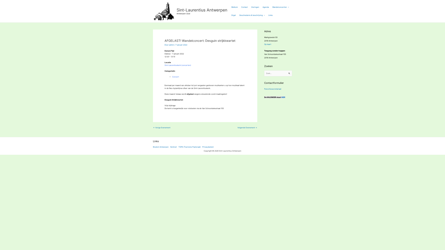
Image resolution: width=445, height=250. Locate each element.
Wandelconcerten (279, 7)
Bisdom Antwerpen (161, 147)
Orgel (233, 15)
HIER (283, 97)
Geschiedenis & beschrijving (251, 15)
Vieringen (255, 7)
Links (270, 15)
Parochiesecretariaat (272, 89)
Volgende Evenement (247, 128)
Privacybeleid (207, 147)
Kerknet (173, 147)
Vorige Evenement (161, 128)
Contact (244, 7)
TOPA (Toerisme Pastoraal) (189, 147)
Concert (175, 77)
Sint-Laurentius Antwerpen (202, 10)
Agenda (266, 7)
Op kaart (267, 44)
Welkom (234, 7)
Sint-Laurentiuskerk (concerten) (178, 65)
